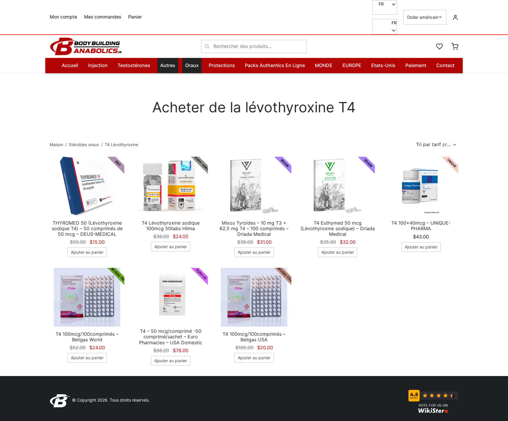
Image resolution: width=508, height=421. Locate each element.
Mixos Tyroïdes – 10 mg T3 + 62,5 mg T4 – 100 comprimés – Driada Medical (254, 228)
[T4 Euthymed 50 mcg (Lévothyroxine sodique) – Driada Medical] (337, 186)
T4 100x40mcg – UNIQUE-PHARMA (421, 225)
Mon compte (63, 17)
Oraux (192, 65)
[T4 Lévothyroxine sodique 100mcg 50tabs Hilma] (170, 186)
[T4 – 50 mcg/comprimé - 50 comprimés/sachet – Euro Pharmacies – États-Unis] (170, 296)
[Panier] (454, 46)
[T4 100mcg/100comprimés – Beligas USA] (254, 297)
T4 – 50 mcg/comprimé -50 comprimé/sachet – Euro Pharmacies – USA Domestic (170, 336)
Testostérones (134, 65)
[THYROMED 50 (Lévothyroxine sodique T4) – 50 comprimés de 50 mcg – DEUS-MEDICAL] (87, 186)
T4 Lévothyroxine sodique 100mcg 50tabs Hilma (171, 225)
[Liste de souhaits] (440, 46)
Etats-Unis (383, 65)
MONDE (323, 65)
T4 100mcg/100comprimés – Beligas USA (254, 337)
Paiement (415, 65)
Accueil (70, 65)
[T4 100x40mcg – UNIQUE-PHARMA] (421, 186)
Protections (222, 65)
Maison (56, 144)
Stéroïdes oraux (84, 144)
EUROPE (351, 65)
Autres (167, 65)
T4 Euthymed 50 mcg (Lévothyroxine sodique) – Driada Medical (337, 228)
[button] (385, 22)
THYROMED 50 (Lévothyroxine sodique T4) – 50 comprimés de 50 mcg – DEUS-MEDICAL (87, 228)
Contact (445, 65)
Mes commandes (102, 17)
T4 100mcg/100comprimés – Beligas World (87, 337)
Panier (135, 17)
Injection (98, 65)
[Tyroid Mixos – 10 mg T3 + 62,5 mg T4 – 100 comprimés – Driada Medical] (254, 186)
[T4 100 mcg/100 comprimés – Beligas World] (87, 297)
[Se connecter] (455, 17)
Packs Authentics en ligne (275, 65)
